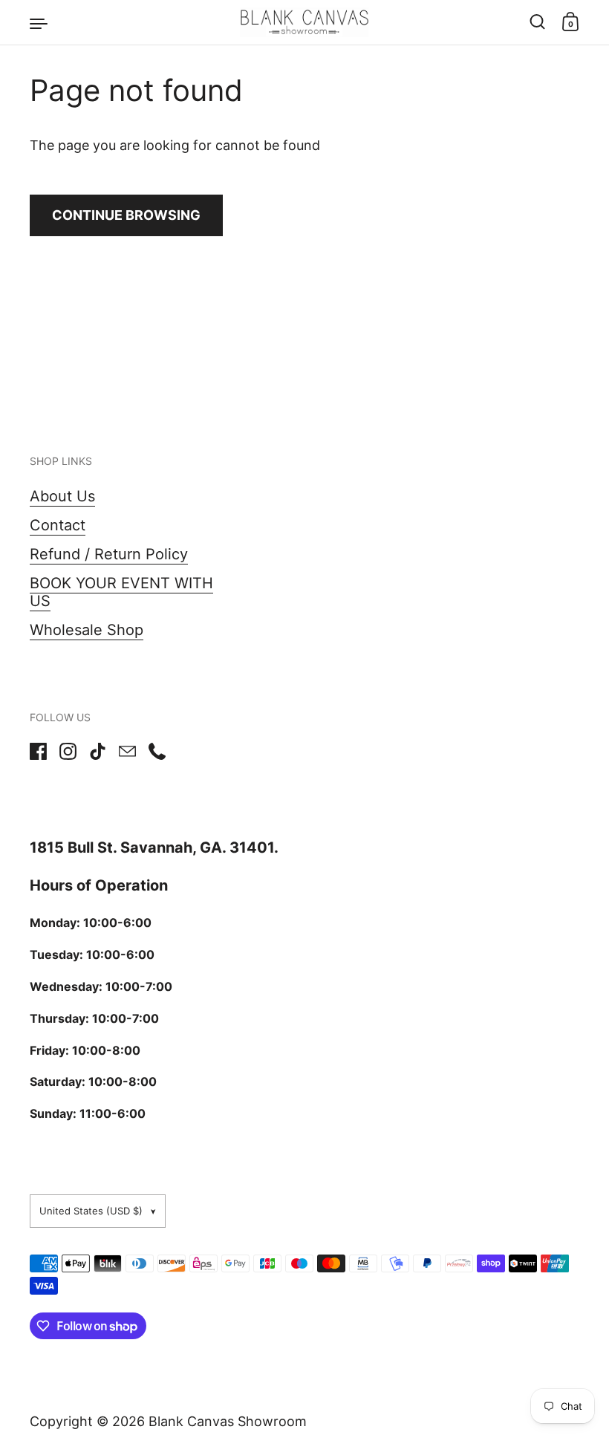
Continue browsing (126, 215)
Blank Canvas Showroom (228, 1421)
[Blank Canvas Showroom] (304, 22)
